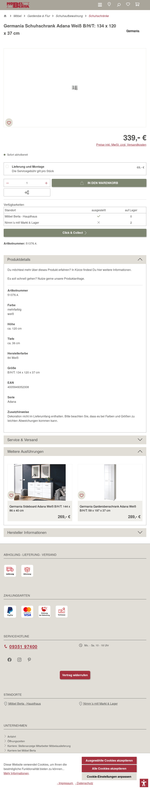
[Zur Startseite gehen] (18, 5)
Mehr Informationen (16, 773)
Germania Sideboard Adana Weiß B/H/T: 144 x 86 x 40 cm (40, 508)
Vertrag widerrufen (75, 675)
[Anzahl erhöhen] (46, 183)
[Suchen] (118, 5)
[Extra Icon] (30, 659)
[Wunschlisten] (128, 5)
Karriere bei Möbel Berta (22, 750)
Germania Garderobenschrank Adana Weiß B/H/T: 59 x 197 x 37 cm (108, 508)
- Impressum (65, 783)
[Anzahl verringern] (7, 183)
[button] (109, 4)
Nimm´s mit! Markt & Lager (100, 703)
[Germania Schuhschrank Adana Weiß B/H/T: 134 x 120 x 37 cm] (75, 88)
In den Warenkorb (102, 183)
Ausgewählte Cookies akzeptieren (109, 760)
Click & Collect (73, 232)
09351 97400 (23, 646)
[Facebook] (10, 659)
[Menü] (100, 5)
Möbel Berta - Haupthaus (24, 703)
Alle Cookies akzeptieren (109, 768)
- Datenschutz (84, 783)
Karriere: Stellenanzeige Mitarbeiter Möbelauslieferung (39, 745)
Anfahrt (12, 736)
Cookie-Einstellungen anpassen (109, 776)
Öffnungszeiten (16, 741)
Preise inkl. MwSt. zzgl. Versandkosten (121, 144)
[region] (75, 87)
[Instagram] (20, 659)
